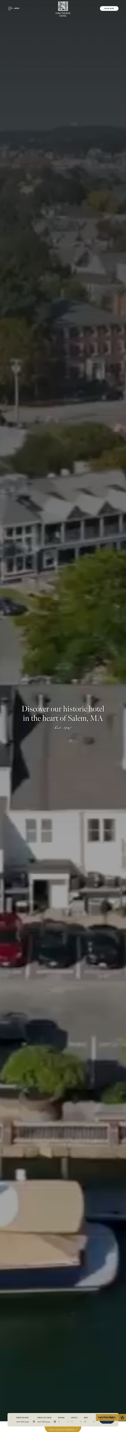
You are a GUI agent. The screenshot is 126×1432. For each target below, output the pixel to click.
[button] (14, 8)
